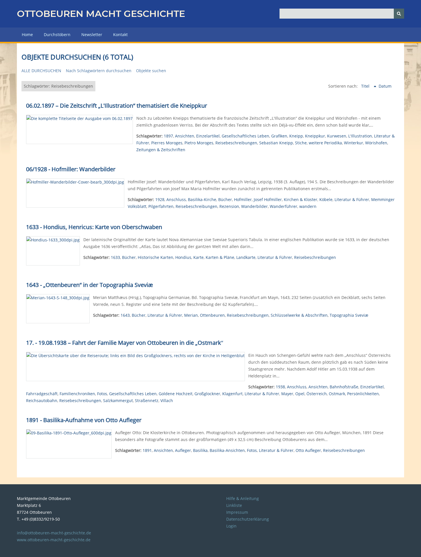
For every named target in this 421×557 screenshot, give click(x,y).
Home (27, 34)
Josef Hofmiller (268, 199)
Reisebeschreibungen (236, 142)
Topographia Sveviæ (349, 315)
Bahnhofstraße (344, 386)
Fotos (102, 393)
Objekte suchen (151, 70)
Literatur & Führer (352, 199)
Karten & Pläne (220, 257)
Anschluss (176, 199)
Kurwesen (336, 136)
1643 (125, 315)
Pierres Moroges (166, 142)
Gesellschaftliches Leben (245, 136)
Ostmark (337, 393)
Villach (166, 400)
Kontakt (120, 34)
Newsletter (91, 34)
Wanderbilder (254, 206)
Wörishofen (376, 142)
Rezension (229, 206)
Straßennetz (146, 400)
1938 (280, 386)
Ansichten (184, 136)
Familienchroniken (77, 393)
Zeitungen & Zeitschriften (160, 149)
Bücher (225, 199)
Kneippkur (315, 136)
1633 (115, 257)
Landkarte (245, 257)
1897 (168, 136)
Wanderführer (283, 206)
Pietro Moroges (198, 142)
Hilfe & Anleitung (242, 498)
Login (231, 526)
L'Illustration (360, 136)
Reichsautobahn (41, 400)
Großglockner (207, 393)
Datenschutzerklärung (247, 519)
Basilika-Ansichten (227, 450)
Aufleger (183, 450)
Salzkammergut (118, 400)
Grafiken (279, 136)
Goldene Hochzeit (175, 393)
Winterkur (353, 142)
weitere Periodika (325, 142)
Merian (191, 315)
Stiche (301, 142)
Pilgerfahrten (161, 206)
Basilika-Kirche (202, 199)
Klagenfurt (232, 393)
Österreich (316, 393)
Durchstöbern (57, 34)
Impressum (237, 512)
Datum (385, 86)
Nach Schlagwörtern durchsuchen (98, 70)
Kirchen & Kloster (300, 199)
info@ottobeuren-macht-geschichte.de (54, 533)
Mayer (287, 393)
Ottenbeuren (212, 315)
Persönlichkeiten (363, 393)
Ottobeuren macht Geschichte (101, 13)
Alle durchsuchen (41, 70)
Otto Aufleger (308, 450)
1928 (159, 199)
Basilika (200, 450)
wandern (307, 206)
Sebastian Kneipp (276, 142)
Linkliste (234, 505)
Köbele (326, 199)
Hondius (183, 257)
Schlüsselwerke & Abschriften (299, 315)
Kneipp (296, 136)
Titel (366, 86)
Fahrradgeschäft (42, 393)
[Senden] (399, 14)
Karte (198, 257)
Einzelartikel (208, 136)
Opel (299, 393)
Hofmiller (243, 199)
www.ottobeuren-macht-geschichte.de (54, 539)
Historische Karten (155, 257)
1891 (147, 450)
